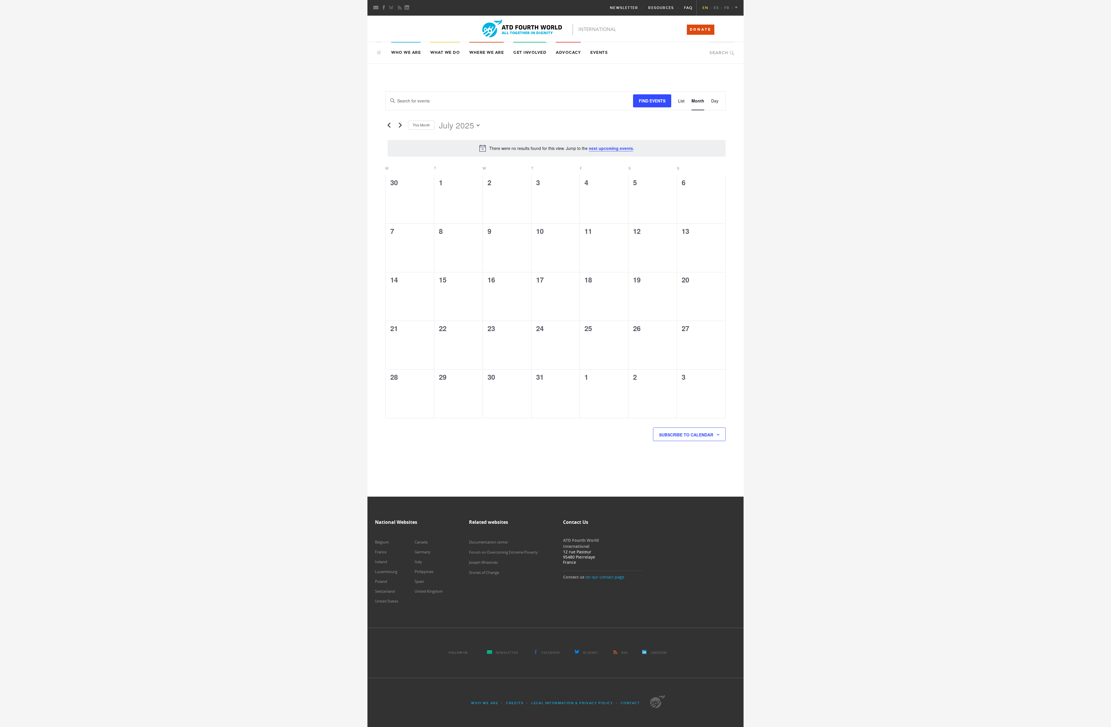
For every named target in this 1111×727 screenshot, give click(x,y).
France (381, 552)
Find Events (652, 101)
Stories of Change (484, 572)
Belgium (382, 542)
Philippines (424, 571)
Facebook (550, 653)
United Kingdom (429, 591)
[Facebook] (384, 8)
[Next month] (400, 125)
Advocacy (568, 52)
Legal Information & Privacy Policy (572, 703)
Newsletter (507, 653)
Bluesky (590, 653)
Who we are (484, 703)
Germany (423, 552)
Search (718, 52)
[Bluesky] (392, 8)
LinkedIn (659, 653)
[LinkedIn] (407, 8)
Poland (381, 581)
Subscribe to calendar (686, 435)
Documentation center (488, 542)
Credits (514, 703)
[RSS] (399, 8)
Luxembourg (386, 571)
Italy (418, 561)
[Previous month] (388, 125)
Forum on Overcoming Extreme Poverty (503, 552)
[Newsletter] (376, 8)
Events (599, 52)
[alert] (557, 148)
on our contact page (605, 577)
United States (386, 601)
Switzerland (385, 591)
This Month (421, 124)
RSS (624, 653)
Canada (421, 542)
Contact (630, 703)
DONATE (700, 29)
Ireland (381, 561)
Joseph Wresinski (483, 562)
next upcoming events (611, 148)
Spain (419, 581)
